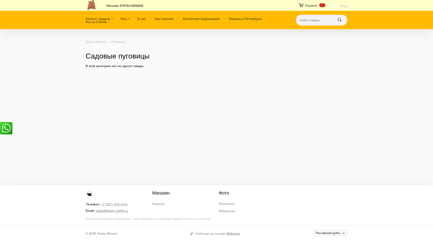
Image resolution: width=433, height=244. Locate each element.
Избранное (227, 211)
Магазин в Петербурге (245, 18)
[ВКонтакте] (89, 194)
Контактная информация (201, 18)
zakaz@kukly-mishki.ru (111, 210)
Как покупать (164, 18)
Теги (123, 18)
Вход (343, 5)
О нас (141, 18)
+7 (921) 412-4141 (114, 204)
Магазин (161, 193)
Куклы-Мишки (96, 41)
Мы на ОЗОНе (96, 21)
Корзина (158, 203)
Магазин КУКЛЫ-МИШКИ (124, 5)
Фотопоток (226, 203)
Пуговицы (119, 41)
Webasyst (233, 233)
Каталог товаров (98, 18)
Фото (224, 193)
